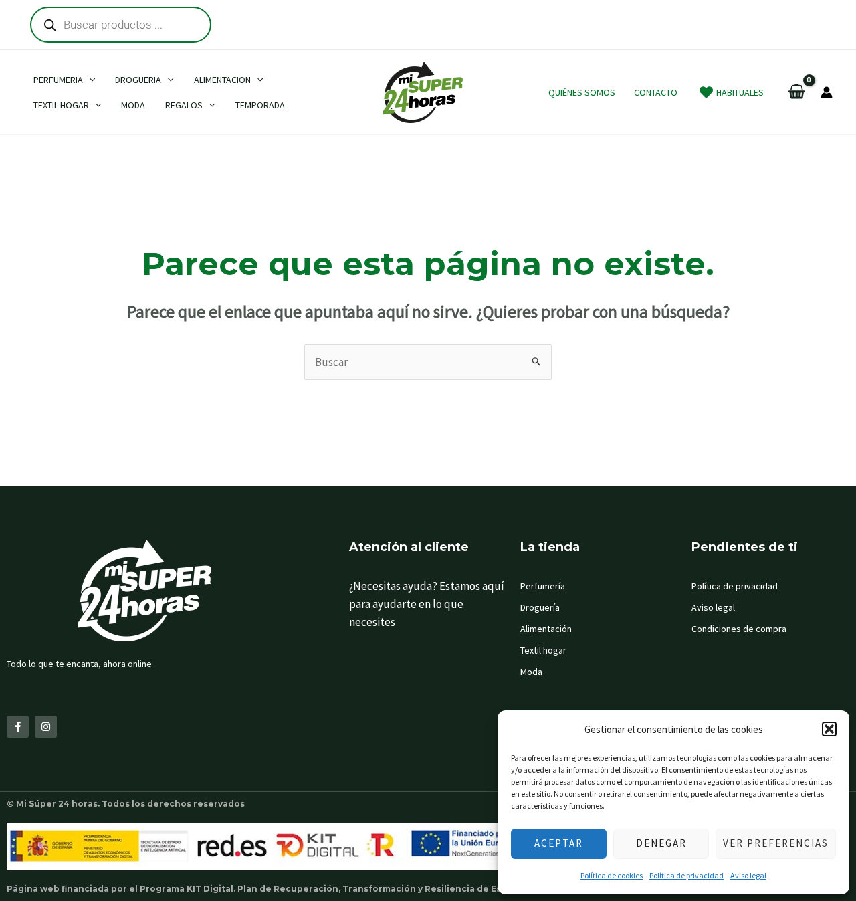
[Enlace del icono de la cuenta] (827, 92)
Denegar (661, 843)
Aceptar (558, 843)
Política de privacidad (686, 875)
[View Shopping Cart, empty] (796, 92)
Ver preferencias (776, 843)
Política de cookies (611, 875)
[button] (829, 729)
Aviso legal (748, 875)
